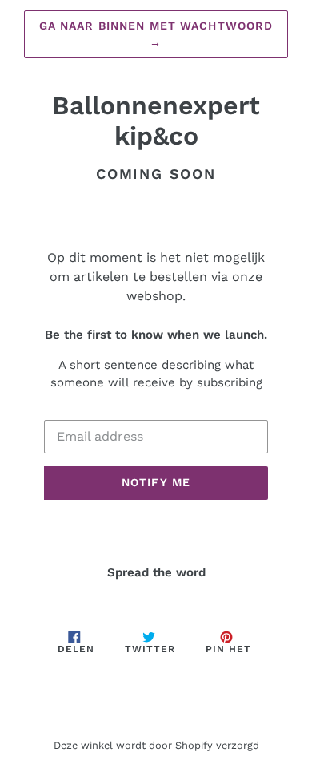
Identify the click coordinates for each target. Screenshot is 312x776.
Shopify (194, 745)
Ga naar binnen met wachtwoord (156, 34)
